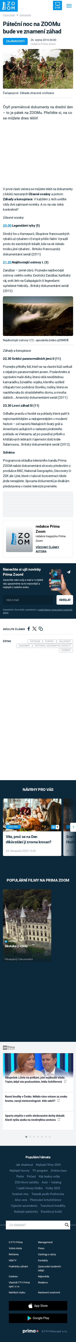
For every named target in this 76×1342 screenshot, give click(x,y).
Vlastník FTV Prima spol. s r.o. (19, 1284)
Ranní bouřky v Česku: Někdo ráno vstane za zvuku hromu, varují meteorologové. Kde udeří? (36, 1098)
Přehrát (13, 941)
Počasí (31, 1176)
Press (41, 1248)
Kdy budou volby (49, 1176)
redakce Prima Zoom (43, 44)
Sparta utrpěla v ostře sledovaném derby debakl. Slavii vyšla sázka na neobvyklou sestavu (35, 1117)
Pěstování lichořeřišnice (45, 1200)
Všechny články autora (47, 549)
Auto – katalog (51, 1182)
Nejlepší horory (19, 1170)
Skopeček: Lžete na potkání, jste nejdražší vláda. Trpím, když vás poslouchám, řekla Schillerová (35, 1079)
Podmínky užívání (18, 1266)
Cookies (13, 1276)
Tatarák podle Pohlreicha (48, 1194)
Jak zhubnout (24, 1165)
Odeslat (65, 600)
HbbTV (12, 1260)
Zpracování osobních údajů (49, 1268)
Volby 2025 (53, 1188)
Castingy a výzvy (47, 1254)
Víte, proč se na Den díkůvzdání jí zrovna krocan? (28, 839)
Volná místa (15, 1248)
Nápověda (43, 1276)
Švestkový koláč (51, 1211)
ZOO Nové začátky (27, 1182)
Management (45, 1242)
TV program (40, 1170)
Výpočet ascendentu (24, 1206)
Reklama (14, 1254)
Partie (20, 1176)
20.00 (7, 225)
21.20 (7, 262)
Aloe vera (21, 1200)
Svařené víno (20, 1194)
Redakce (43, 1282)
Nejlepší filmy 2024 (48, 1165)
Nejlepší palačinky (26, 1211)
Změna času (59, 1170)
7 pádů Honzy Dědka (29, 1188)
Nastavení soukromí (49, 1292)
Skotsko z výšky (16, 946)
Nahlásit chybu (17, 1292)
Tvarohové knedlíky (52, 1206)
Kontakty (43, 1260)
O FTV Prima (16, 1242)
